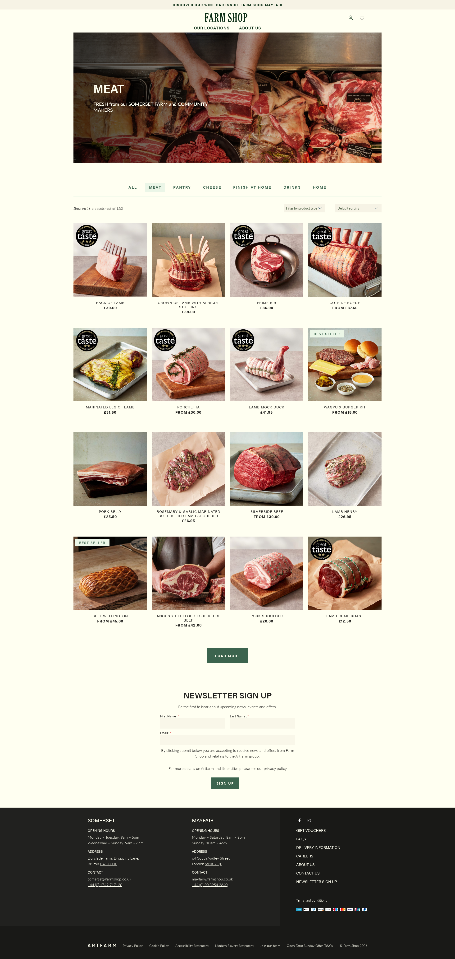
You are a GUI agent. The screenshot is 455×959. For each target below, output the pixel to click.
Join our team (270, 945)
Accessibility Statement (192, 945)
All (132, 187)
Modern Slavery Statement (234, 945)
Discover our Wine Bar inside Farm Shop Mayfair (227, 4)
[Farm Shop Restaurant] (226, 17)
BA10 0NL (108, 863)
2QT (218, 863)
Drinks (292, 187)
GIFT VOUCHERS (311, 830)
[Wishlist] (362, 17)
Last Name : (239, 716)
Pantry (182, 187)
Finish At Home (252, 187)
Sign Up (225, 783)
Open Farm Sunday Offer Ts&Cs (310, 945)
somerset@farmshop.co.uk (109, 879)
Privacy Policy (133, 945)
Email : (166, 733)
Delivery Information (318, 847)
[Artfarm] (102, 946)
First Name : (170, 716)
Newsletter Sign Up (316, 881)
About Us (250, 28)
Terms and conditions (311, 900)
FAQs (301, 839)
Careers (304, 856)
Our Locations (212, 28)
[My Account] (351, 17)
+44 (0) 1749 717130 (105, 884)
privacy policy (275, 768)
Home (320, 187)
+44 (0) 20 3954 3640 (210, 884)
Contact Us (308, 873)
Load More (227, 655)
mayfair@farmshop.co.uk (212, 879)
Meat (155, 187)
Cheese (212, 187)
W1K (209, 863)
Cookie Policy (159, 945)
